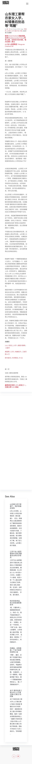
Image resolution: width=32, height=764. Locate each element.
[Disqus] (16, 422)
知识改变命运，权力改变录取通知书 (15, 603)
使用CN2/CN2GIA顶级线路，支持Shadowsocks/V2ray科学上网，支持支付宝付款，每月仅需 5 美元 (16, 39)
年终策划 (15, 358)
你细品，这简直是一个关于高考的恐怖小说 (15, 650)
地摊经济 (18, 352)
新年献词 (8, 358)
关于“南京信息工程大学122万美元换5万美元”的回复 (16, 693)
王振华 (7, 348)
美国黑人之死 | (10, 352)
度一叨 (8, 29)
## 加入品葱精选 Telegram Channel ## (15, 45)
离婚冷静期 (21, 345)
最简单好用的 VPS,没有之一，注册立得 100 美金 (16, 386)
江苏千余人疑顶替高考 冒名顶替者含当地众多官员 (16, 554)
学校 (18, 31)
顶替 (15, 31)
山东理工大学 (10, 31)
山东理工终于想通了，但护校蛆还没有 (15, 506)
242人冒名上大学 (10, 345)
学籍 (21, 31)
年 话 (21, 358)
